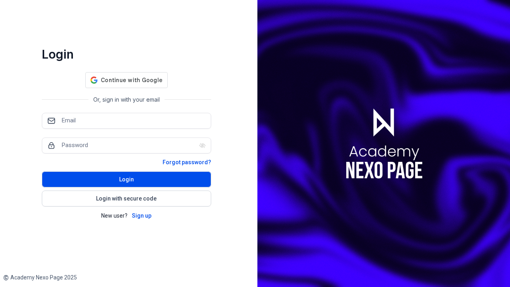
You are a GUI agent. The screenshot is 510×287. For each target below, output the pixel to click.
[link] (40, 277)
